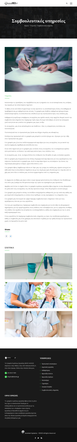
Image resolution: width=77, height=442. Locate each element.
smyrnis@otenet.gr (13, 377)
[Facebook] (6, 236)
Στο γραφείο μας (10, 199)
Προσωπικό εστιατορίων (49, 364)
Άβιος (51, 186)
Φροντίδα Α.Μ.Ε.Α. (47, 373)
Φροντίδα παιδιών (47, 377)
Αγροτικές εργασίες (48, 367)
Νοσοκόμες (38, 320)
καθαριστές (49, 192)
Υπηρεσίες (33, 26)
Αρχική (26, 26)
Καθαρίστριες (46, 370)
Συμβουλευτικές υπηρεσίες (50, 390)
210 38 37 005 (11, 373)
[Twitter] (10, 236)
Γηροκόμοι (38, 291)
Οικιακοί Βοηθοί (38, 262)
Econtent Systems (31, 433)
